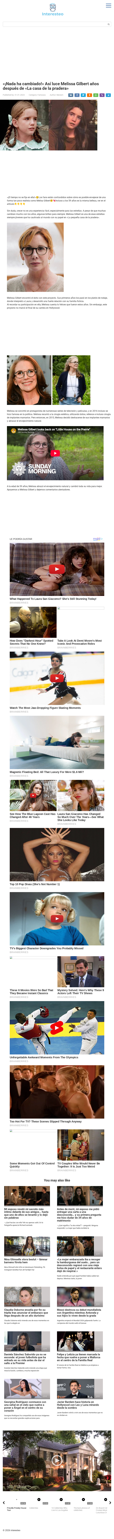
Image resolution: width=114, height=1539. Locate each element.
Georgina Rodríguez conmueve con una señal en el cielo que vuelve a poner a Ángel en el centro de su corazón (25, 1406)
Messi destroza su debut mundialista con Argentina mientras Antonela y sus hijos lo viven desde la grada (79, 1312)
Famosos (42, 95)
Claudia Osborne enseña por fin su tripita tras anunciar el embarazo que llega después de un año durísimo (26, 1312)
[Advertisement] (57, 53)
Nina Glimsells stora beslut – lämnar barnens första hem (25, 1261)
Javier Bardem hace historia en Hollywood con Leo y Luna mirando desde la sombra (78, 1404)
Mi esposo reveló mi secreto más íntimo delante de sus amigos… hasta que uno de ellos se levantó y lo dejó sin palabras (26, 1213)
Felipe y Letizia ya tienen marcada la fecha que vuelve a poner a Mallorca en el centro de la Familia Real (78, 1357)
